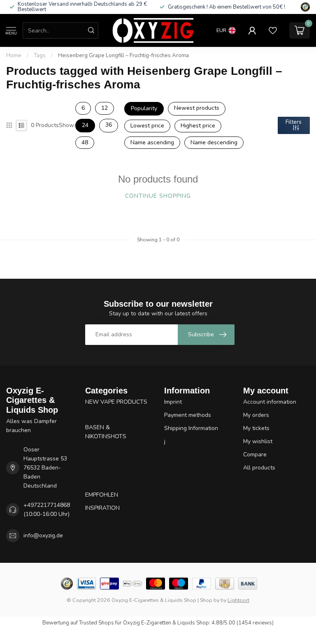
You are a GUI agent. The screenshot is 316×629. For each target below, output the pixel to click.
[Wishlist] (273, 30)
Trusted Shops (96, 623)
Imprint (173, 402)
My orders (256, 415)
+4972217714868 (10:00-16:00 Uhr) (46, 509)
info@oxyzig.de (43, 535)
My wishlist (257, 441)
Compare (255, 454)
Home (13, 55)
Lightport (238, 600)
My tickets (256, 428)
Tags (40, 55)
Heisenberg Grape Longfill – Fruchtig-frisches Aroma (123, 55)
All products (259, 468)
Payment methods (187, 415)
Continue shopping (158, 196)
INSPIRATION (102, 508)
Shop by (209, 600)
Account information (269, 402)
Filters (294, 122)
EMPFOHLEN (101, 495)
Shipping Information (191, 428)
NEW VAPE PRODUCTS (116, 402)
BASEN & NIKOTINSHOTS (105, 431)
